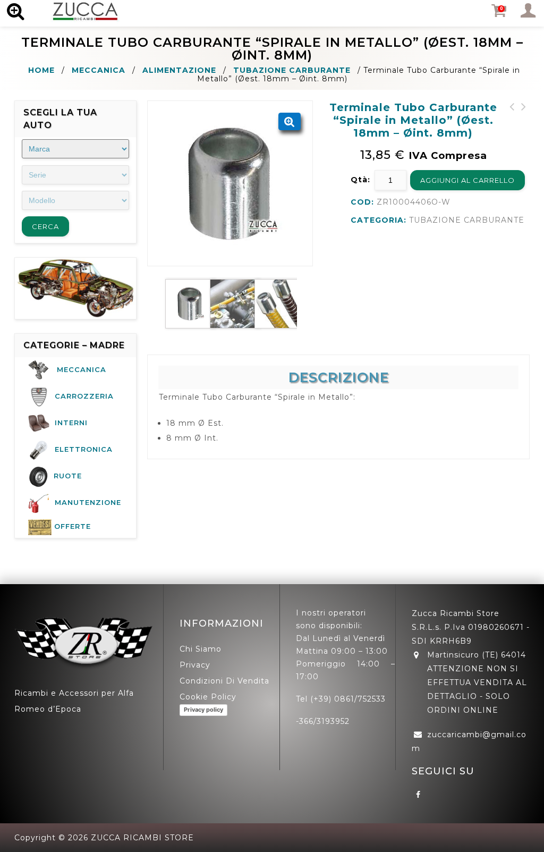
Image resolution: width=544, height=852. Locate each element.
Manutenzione (88, 502)
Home (41, 70)
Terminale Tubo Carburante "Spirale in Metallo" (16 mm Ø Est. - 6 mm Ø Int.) (512, 132)
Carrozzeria (84, 396)
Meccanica (98, 70)
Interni (71, 422)
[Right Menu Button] (528, 11)
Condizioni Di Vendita (224, 681)
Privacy (195, 665)
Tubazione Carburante (292, 70)
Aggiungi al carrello (467, 180)
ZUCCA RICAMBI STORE (142, 837)
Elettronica (84, 449)
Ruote (68, 475)
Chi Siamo (201, 649)
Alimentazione (179, 70)
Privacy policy (203, 709)
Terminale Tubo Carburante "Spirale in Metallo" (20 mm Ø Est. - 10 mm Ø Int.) (524, 132)
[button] (289, 122)
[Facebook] (419, 794)
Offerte (72, 526)
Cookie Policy (208, 697)
